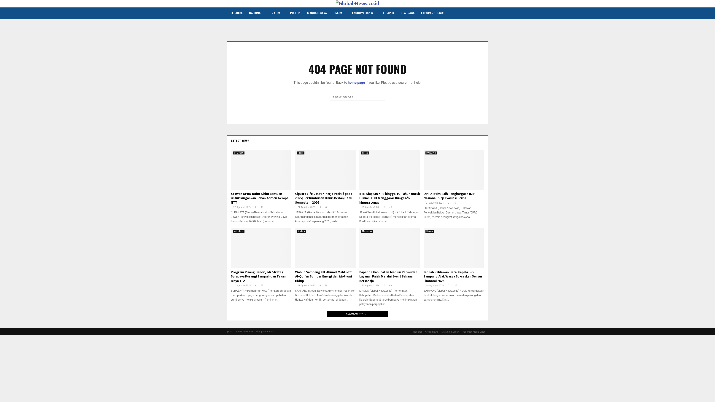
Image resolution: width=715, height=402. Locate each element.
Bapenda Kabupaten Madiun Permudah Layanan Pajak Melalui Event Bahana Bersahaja (388, 276)
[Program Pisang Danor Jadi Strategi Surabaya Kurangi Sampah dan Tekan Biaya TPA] (261, 248)
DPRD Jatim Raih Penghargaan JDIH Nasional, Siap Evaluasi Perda (449, 196)
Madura (301, 231)
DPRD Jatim (239, 153)
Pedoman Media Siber (474, 332)
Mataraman (367, 231)
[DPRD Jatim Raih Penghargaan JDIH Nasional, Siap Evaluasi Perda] (454, 170)
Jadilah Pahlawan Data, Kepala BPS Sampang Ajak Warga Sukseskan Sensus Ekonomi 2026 (453, 276)
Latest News (240, 140)
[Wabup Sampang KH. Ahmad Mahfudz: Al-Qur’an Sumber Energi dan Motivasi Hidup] (325, 248)
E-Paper (388, 13)
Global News (431, 332)
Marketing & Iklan (450, 332)
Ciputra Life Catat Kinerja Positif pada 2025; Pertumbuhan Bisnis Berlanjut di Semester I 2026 (323, 198)
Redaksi (417, 332)
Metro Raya (239, 231)
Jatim (276, 13)
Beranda (236, 13)
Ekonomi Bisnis (362, 13)
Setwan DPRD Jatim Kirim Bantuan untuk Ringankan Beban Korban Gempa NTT (259, 198)
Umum (337, 13)
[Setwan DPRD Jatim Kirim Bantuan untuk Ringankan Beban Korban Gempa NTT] (261, 170)
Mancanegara (317, 13)
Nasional (255, 13)
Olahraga (407, 13)
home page (356, 82)
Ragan (301, 153)
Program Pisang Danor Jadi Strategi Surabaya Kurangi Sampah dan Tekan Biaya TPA (258, 276)
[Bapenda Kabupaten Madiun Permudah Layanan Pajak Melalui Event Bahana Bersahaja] (389, 248)
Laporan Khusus (432, 13)
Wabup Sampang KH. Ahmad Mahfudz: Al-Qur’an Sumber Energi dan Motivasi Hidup (323, 276)
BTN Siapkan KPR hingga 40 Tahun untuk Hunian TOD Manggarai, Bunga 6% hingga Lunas (389, 198)
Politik (295, 13)
